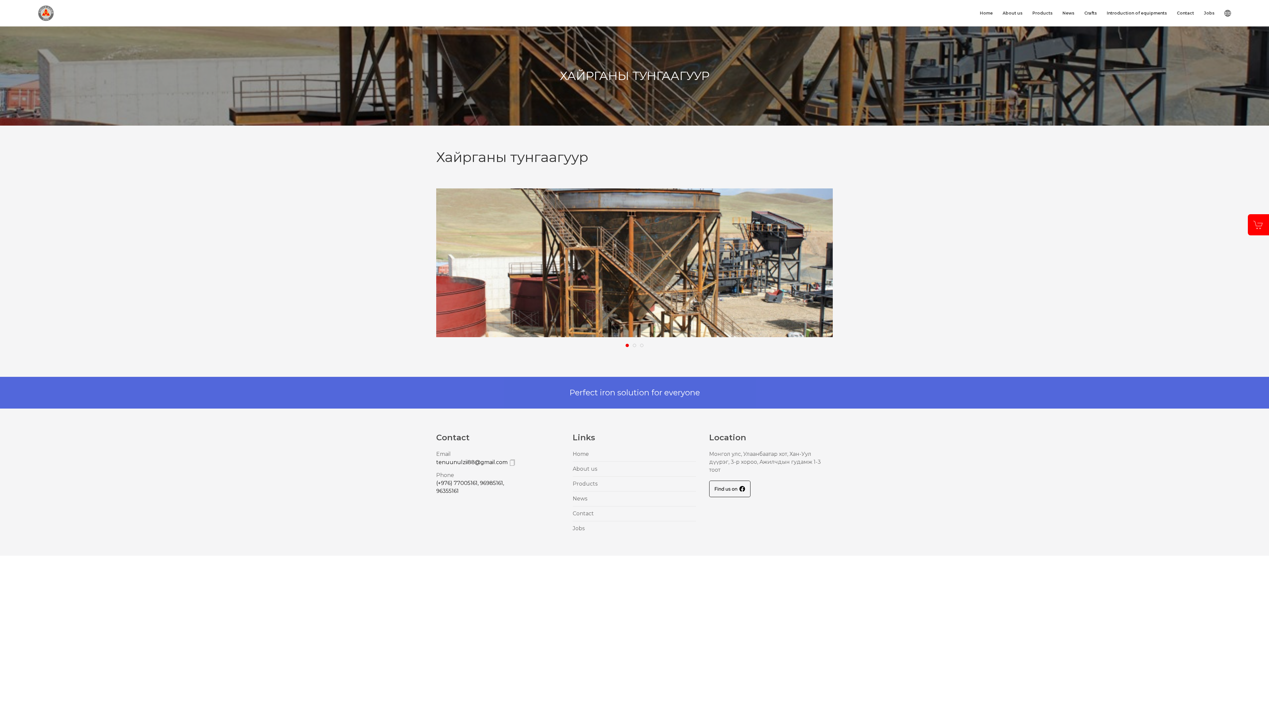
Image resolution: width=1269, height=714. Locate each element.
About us (1012, 13)
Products (1042, 13)
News (1068, 13)
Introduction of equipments (1137, 13)
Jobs (1209, 13)
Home (986, 13)
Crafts (1090, 13)
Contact (1185, 13)
